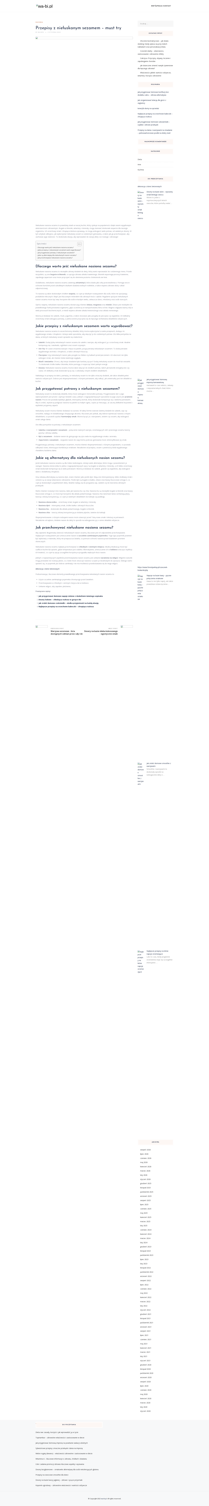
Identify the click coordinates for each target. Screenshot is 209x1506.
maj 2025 (144, 1213)
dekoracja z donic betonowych (48, 569)
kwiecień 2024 (145, 1234)
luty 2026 (143, 1175)
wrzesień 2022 (146, 1276)
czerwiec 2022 (145, 1289)
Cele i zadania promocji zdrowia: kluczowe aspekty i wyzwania (60, 1464)
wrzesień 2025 (146, 1196)
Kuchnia (39, 22)
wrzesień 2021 (146, 1327)
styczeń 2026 (145, 1179)
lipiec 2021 (144, 1335)
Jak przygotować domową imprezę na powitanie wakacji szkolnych (62, 1443)
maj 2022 (144, 1293)
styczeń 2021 (145, 1360)
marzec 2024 (145, 1238)
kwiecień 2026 (145, 1166)
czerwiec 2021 (145, 1339)
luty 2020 (143, 1407)
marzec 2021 (145, 1352)
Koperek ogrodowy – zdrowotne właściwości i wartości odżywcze (61, 1485)
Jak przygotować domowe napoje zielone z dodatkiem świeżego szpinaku (71, 596)
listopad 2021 (145, 1318)
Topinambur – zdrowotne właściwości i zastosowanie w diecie (60, 1437)
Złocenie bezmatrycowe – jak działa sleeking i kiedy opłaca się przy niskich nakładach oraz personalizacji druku (153, 44)
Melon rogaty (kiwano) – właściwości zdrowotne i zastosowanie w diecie (64, 1453)
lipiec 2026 (144, 1154)
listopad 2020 (145, 1369)
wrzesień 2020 (146, 1377)
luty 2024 (143, 1242)
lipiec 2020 (144, 1386)
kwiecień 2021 (145, 1348)
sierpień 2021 (145, 1331)
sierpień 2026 (145, 1150)
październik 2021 (146, 1322)
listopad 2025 (145, 1187)
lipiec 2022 (144, 1285)
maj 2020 (144, 1394)
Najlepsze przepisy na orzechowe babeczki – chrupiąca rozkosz (66, 606)
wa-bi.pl (104, 1499)
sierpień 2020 (145, 1381)
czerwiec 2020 (145, 1390)
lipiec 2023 (144, 1259)
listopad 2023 (145, 1251)
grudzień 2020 (145, 1365)
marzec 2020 (145, 1403)
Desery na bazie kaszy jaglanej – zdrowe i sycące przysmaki (59, 1480)
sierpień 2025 (145, 1200)
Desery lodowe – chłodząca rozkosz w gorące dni (60, 599)
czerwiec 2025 (145, 1209)
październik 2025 (146, 1192)
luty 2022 (143, 1306)
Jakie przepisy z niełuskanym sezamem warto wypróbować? (59, 250)
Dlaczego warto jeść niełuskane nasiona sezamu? (56, 247)
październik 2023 (146, 1255)
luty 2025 (143, 1225)
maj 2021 (144, 1344)
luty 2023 (143, 1263)
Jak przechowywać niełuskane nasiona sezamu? (55, 258)
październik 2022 (146, 1272)
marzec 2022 (145, 1301)
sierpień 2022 (145, 1280)
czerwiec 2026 (145, 1158)
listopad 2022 (145, 1268)
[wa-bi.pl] (48, 6)
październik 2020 (146, 1373)
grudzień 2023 (145, 1246)
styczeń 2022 (145, 1310)
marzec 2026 (145, 1171)
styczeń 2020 (145, 1411)
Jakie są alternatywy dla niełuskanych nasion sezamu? (57, 255)
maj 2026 (144, 1162)
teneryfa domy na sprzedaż (148, 108)
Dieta (140, 159)
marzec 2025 (145, 1221)
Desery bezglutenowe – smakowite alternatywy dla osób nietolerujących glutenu (67, 1469)
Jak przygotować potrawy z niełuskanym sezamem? (56, 253)
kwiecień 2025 (145, 1217)
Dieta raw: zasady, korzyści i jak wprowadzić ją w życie (57, 1432)
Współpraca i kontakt (161, 6)
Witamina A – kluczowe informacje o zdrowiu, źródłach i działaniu (61, 1459)
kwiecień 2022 (145, 1297)
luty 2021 (143, 1356)
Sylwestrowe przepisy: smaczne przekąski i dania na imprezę (59, 1448)
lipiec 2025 (144, 1204)
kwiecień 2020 (145, 1398)
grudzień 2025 (145, 1183)
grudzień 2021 (145, 1314)
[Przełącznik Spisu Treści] (78, 244)
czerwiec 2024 (145, 1230)
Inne (139, 164)
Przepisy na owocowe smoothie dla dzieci (52, 1475)
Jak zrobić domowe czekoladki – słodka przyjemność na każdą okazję (68, 603)
